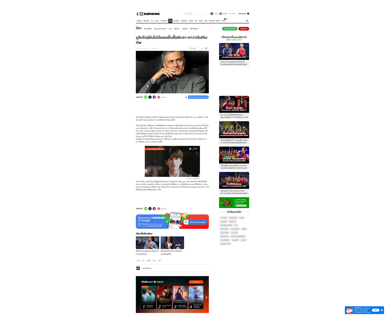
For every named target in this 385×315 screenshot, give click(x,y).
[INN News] (138, 268)
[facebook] (154, 97)
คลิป (205, 21)
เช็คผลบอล (232, 221)
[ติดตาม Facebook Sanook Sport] (234, 202)
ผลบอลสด (223, 221)
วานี (138, 260)
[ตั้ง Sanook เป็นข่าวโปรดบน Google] (172, 220)
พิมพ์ (156, 48)
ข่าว (152, 21)
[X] (150, 97)
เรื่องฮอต (146, 21)
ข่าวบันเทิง (164, 21)
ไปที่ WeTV (196, 282)
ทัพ (154, 260)
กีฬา (170, 21)
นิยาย (223, 21)
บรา (160, 260)
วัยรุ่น (201, 21)
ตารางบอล (234, 233)
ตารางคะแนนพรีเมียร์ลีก (238, 236)
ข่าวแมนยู (223, 218)
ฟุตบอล (244, 229)
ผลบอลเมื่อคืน (235, 229)
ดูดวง (157, 21)
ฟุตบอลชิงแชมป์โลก (226, 225)
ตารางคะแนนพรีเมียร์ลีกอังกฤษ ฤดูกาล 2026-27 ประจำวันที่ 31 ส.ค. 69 (234, 116)
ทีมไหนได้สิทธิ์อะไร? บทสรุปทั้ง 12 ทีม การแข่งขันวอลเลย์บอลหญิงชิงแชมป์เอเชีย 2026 (234, 142)
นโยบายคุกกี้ (367, 312)
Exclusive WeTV (214, 21)
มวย (236, 225)
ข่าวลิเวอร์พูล (233, 218)
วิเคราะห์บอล (224, 229)
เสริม (148, 260)
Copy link (163, 97)
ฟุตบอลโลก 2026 (225, 244)
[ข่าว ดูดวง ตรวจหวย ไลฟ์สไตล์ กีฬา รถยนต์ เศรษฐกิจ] (148, 14)
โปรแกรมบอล (225, 233)
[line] (145, 97)
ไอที (196, 21)
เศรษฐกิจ (176, 21)
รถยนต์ (191, 21)
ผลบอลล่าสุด (224, 236)
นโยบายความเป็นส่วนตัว (359, 312)
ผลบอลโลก (235, 240)
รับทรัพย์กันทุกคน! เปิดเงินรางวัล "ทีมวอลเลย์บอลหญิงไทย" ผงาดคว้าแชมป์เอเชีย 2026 (234, 167)
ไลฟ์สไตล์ (184, 21)
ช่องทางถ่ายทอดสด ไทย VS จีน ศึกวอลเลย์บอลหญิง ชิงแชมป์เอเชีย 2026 (234, 63)
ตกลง (375, 310)
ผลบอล (242, 218)
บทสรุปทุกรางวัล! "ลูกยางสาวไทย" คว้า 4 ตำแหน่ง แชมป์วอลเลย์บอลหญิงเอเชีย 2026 (234, 193)
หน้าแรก (139, 21)
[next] (206, 297)
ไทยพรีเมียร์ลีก (225, 240)
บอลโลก (243, 240)
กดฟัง (194, 48)
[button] (185, 14)
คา (143, 260)
